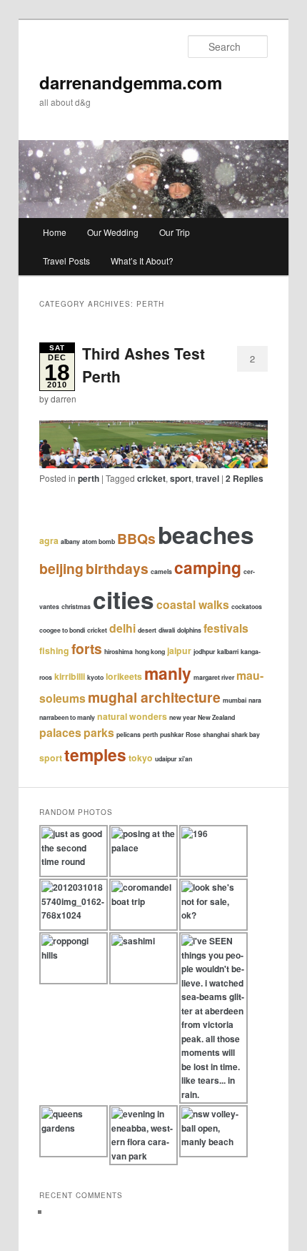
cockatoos (246, 606)
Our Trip (174, 232)
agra (49, 540)
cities (123, 599)
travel (207, 478)
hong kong (150, 651)
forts (86, 648)
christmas (76, 606)
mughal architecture (154, 697)
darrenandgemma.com (130, 82)
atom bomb (98, 541)
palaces (60, 732)
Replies (244, 478)
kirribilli (69, 676)
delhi (122, 628)
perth (88, 478)
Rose (193, 734)
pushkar (171, 734)
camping (207, 567)
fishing (54, 650)
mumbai (234, 700)
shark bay (245, 734)
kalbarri (227, 651)
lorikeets (124, 676)
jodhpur (204, 651)
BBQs (136, 538)
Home (54, 232)
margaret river (213, 677)
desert (147, 630)
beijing (61, 568)
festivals (225, 628)
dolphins (189, 630)
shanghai (216, 734)
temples (95, 754)
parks (99, 732)
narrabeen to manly (67, 717)
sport (180, 478)
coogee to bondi (62, 630)
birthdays (117, 568)
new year (182, 717)
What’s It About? (142, 260)
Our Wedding (113, 232)
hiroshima (118, 651)
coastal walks (192, 604)
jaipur (179, 650)
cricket (151, 478)
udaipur (165, 758)
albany (70, 541)
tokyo (141, 757)
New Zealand (216, 717)
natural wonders (132, 716)
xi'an (185, 758)
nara (254, 700)
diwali (166, 630)
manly (167, 673)
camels (161, 571)
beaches (206, 534)
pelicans (128, 734)
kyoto (95, 677)
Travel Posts (66, 260)
